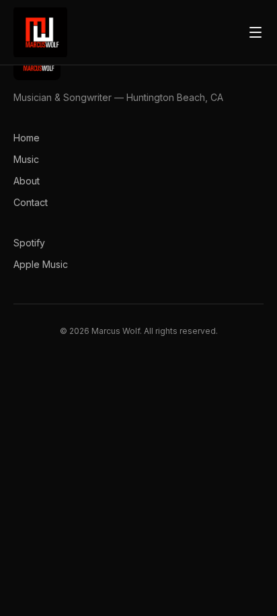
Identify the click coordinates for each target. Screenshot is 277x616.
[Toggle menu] (255, 32)
